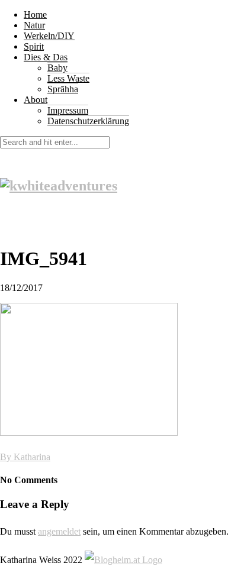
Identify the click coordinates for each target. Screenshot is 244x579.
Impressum (67, 110)
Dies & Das (46, 57)
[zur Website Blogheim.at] (123, 560)
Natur (34, 25)
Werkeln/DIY (49, 36)
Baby (57, 68)
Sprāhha (62, 89)
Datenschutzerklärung (88, 121)
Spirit (34, 46)
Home (35, 14)
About (35, 100)
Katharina (32, 457)
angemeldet (59, 531)
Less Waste (68, 78)
